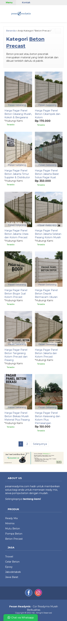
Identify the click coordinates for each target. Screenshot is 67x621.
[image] (21, 13)
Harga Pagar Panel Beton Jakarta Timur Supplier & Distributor (17, 174)
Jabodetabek (13, 571)
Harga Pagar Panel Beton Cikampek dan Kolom (47, 114)
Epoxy (9, 566)
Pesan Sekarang (17, 105)
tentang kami (31, 499)
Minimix (9, 523)
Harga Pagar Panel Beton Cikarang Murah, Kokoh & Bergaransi (18, 114)
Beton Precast (14, 538)
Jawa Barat (11, 577)
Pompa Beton (13, 533)
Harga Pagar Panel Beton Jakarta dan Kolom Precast (46, 353)
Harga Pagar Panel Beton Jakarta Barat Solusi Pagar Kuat (47, 174)
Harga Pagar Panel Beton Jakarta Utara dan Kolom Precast (16, 234)
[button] (4, 13)
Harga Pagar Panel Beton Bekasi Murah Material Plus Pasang (17, 416)
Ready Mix (11, 518)
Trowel (9, 556)
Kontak (25, 2)
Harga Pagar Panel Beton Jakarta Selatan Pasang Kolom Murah (48, 234)
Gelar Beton (12, 561)
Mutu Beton (12, 528)
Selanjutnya (40, 444)
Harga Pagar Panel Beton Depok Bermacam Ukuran (46, 294)
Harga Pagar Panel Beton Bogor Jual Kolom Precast (15, 294)
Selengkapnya (13, 499)
